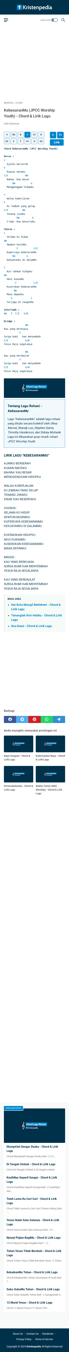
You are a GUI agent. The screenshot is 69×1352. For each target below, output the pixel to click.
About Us (18, 1333)
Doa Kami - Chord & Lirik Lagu (31, 626)
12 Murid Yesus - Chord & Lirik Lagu (29, 1302)
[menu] (8, 20)
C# (34, 134)
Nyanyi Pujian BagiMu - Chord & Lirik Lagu (34, 1237)
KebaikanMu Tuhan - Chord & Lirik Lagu (32, 1272)
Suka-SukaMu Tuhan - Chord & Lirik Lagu (33, 1289)
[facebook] (10, 719)
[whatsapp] (47, 719)
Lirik (57, 142)
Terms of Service (44, 1339)
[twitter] (22, 719)
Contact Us (32, 1333)
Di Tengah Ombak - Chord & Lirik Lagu (31, 1164)
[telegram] (59, 719)
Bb (13, 134)
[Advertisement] (34, 62)
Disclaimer (47, 1333)
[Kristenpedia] (34, 7)
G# (41, 141)
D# (6, 141)
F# (27, 141)
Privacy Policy (23, 1339)
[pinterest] (34, 719)
